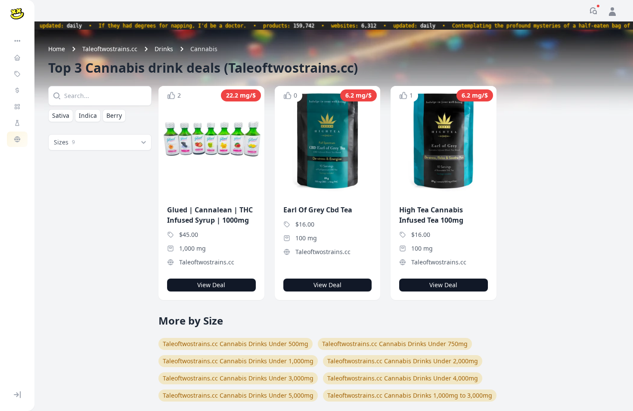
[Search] (56, 96)
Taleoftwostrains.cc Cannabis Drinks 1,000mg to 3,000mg (409, 395)
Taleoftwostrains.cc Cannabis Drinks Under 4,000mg (402, 378)
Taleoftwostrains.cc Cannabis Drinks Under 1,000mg (238, 361)
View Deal (211, 285)
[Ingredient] (18, 123)
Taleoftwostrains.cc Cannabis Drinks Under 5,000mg (238, 395)
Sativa (60, 115)
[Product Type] (18, 106)
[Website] (18, 139)
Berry (114, 115)
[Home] (18, 57)
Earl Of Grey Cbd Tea (317, 210)
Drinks (164, 49)
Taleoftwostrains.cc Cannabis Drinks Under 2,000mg (402, 361)
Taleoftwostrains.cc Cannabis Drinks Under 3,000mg (238, 378)
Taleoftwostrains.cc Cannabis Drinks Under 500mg (235, 344)
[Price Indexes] (18, 90)
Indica (88, 115)
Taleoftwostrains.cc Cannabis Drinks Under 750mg (395, 344)
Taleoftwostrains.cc (109, 49)
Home (56, 49)
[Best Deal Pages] (18, 74)
